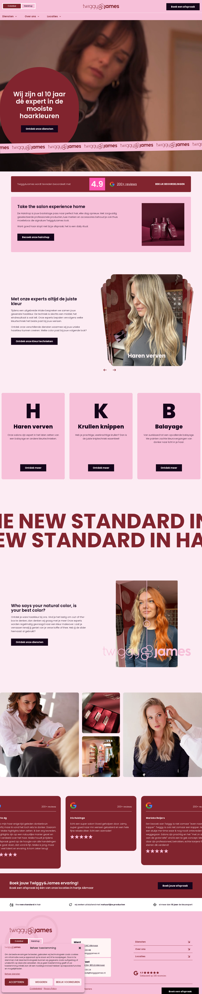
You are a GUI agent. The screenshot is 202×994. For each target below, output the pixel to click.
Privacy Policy (50, 988)
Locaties (52, 16)
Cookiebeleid (36, 988)
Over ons (30, 16)
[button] (79, 948)
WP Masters (85, 989)
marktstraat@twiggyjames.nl (91, 972)
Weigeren (41, 982)
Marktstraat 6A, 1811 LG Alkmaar (89, 965)
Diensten (8, 16)
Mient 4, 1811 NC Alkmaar (86, 945)
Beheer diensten (12, 973)
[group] (153, 320)
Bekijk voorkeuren (68, 982)
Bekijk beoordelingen (170, 184)
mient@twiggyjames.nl (87, 953)
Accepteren (16, 982)
